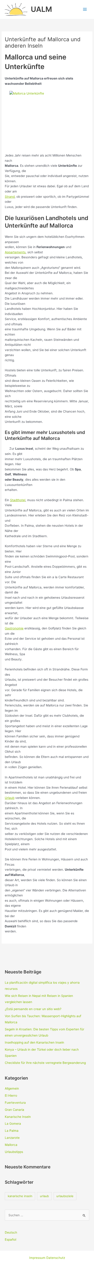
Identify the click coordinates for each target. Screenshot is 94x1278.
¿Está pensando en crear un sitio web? (33, 1009)
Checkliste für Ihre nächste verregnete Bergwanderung (45, 1063)
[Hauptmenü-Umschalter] (85, 9)
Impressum (37, 1258)
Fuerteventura (15, 1102)
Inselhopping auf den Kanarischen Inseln (34, 1042)
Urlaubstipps (14, 1152)
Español (10, 1239)
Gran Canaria (14, 1109)
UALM (41, 9)
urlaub (44, 1196)
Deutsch (11, 1232)
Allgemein (12, 1088)
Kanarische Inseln (18, 1117)
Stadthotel (17, 500)
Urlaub (9, 798)
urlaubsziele (64, 1196)
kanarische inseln (20, 1196)
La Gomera (13, 1123)
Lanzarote (12, 1137)
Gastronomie (14, 628)
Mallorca (11, 1145)
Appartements (15, 252)
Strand (10, 196)
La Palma (11, 1130)
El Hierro (11, 1095)
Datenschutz (55, 1258)
